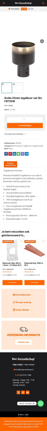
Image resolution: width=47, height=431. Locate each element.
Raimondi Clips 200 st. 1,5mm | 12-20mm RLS (12, 264)
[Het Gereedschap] (23, 3)
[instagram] (23, 392)
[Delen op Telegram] (27, 154)
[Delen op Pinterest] (10, 154)
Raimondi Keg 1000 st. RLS (33, 264)
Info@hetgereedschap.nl (24, 369)
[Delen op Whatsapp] (18, 154)
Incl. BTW (24, 9)
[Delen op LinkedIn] (14, 154)
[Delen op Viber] (22, 154)
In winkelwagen (24, 125)
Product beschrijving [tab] (10, 164)
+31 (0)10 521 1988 (24, 375)
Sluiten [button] (36, 427)
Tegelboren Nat (37, 146)
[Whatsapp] (41, 403)
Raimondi (10, 269)
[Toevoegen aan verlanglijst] (25, 134)
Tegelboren (27, 146)
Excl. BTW (30, 9)
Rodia (11, 105)
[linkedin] (27, 392)
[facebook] (18, 392)
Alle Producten (17, 146)
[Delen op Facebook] (6, 154)
